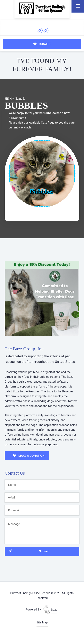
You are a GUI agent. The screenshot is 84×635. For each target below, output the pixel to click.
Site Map (42, 622)
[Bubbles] (42, 173)
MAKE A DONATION (31, 456)
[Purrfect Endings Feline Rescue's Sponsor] (42, 298)
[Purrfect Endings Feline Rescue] (42, 8)
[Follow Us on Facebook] (40, 30)
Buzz (53, 609)
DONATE (44, 44)
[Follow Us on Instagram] (46, 30)
